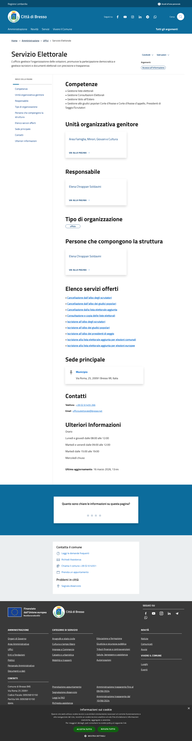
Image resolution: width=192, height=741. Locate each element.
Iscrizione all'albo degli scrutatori (86, 322)
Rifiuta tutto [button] (108, 729)
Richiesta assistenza (62, 703)
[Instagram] (131, 17)
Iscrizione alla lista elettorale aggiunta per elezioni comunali (101, 340)
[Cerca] (180, 16)
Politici (11, 660)
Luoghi (144, 664)
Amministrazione (30, 40)
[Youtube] (124, 17)
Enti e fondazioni (16, 655)
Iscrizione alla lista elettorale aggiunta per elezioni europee (101, 346)
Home (14, 40)
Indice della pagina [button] (23, 79)
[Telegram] (146, 17)
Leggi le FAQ (58, 697)
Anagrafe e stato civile (63, 638)
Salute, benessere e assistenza (112, 654)
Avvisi (144, 649)
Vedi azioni (162, 54)
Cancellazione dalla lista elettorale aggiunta (92, 310)
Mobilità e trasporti (62, 660)
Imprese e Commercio (63, 649)
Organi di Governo (17, 638)
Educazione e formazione (109, 638)
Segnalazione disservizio (64, 692)
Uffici (46, 40)
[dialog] (96, 723)
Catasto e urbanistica (63, 655)
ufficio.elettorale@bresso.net (87, 411)
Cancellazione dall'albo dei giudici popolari (91, 304)
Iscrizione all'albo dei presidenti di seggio (90, 334)
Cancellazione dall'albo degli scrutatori (89, 298)
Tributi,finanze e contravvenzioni (113, 649)
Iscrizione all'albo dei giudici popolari (88, 328)
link (124, 723)
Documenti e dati (16, 671)
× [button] (189, 708)
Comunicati (147, 644)
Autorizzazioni (104, 660)
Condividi (146, 54)
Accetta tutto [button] (84, 729)
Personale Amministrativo (21, 665)
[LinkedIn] (139, 17)
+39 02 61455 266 (85, 405)
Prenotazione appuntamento (66, 687)
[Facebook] (116, 17)
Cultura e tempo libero (63, 644)
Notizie (144, 638)
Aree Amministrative (18, 644)
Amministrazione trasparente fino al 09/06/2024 (115, 689)
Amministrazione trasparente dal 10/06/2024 (113, 698)
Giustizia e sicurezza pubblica (111, 644)
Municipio (82, 372)
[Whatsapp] (154, 17)
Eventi (144, 669)
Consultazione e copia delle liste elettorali (91, 316)
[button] (96, 735)
